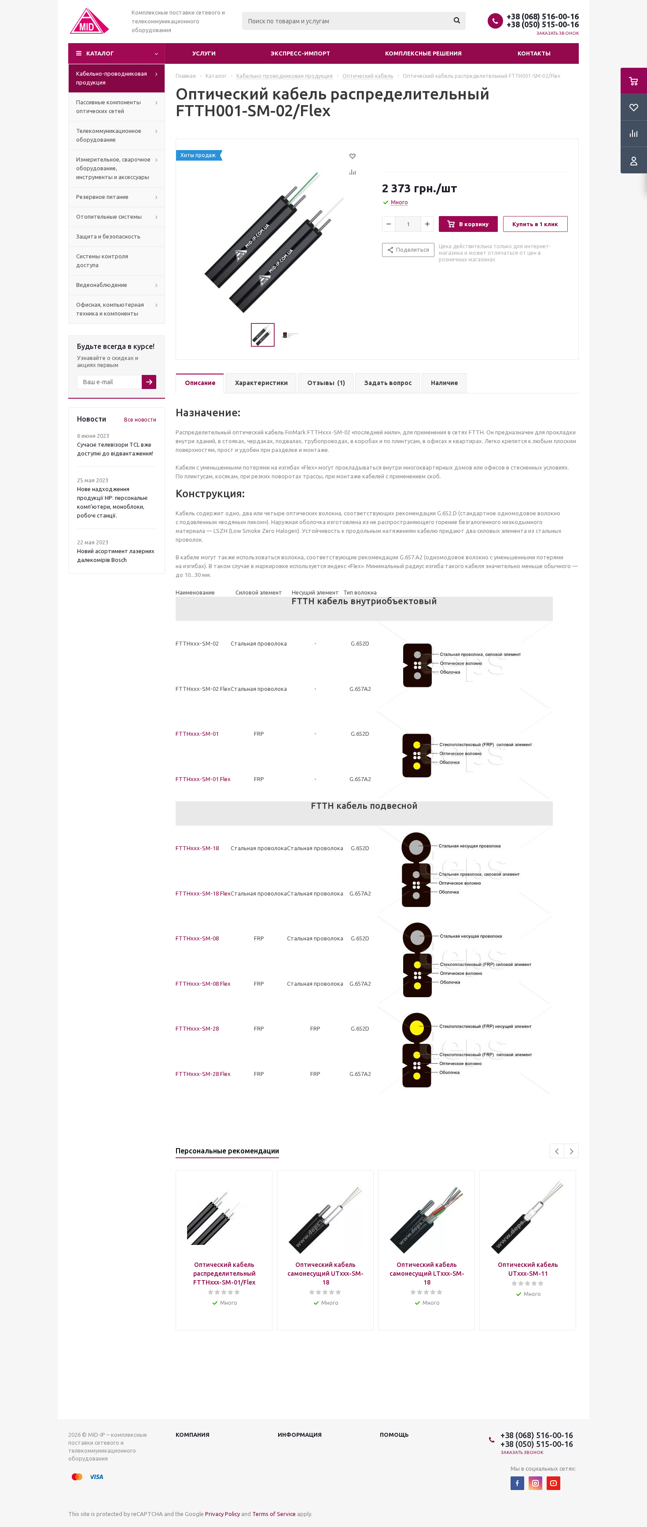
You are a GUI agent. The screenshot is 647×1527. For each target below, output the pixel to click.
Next (571, 1151)
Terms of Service (274, 1514)
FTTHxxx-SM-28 (197, 1028)
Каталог (100, 53)
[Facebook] (517, 1483)
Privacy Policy (222, 1514)
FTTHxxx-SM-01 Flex (203, 779)
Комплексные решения (423, 53)
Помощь (394, 1435)
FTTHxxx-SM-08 (197, 938)
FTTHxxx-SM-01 (197, 733)
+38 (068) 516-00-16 (543, 16)
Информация (300, 1435)
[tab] (200, 383)
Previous (557, 1151)
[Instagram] (535, 1483)
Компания (193, 1435)
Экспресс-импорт (300, 53)
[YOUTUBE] (553, 1483)
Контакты (534, 53)
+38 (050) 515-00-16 (543, 24)
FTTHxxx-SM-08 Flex (203, 983)
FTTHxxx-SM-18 (197, 848)
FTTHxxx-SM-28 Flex (203, 1074)
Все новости (140, 419)
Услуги (204, 53)
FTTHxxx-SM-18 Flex (203, 893)
